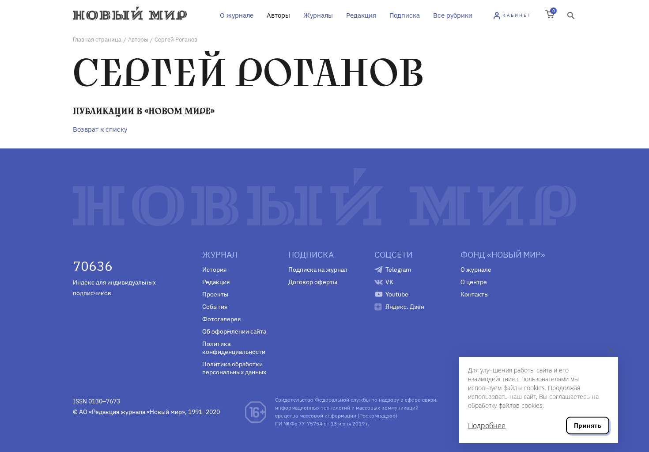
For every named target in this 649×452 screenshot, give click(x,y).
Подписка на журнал (317, 269)
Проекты (215, 294)
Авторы (278, 15)
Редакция (361, 15)
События (214, 307)
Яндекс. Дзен (404, 307)
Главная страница (97, 39)
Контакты (474, 294)
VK (389, 282)
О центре (473, 282)
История (214, 269)
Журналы (318, 15)
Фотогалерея (221, 319)
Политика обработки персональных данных (234, 368)
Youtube (396, 294)
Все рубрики (452, 15)
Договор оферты (312, 282)
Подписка (404, 15)
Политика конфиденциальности (233, 348)
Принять (587, 425)
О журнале (236, 15)
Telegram (398, 269)
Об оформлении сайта (234, 331)
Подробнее (487, 425)
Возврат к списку (100, 129)
